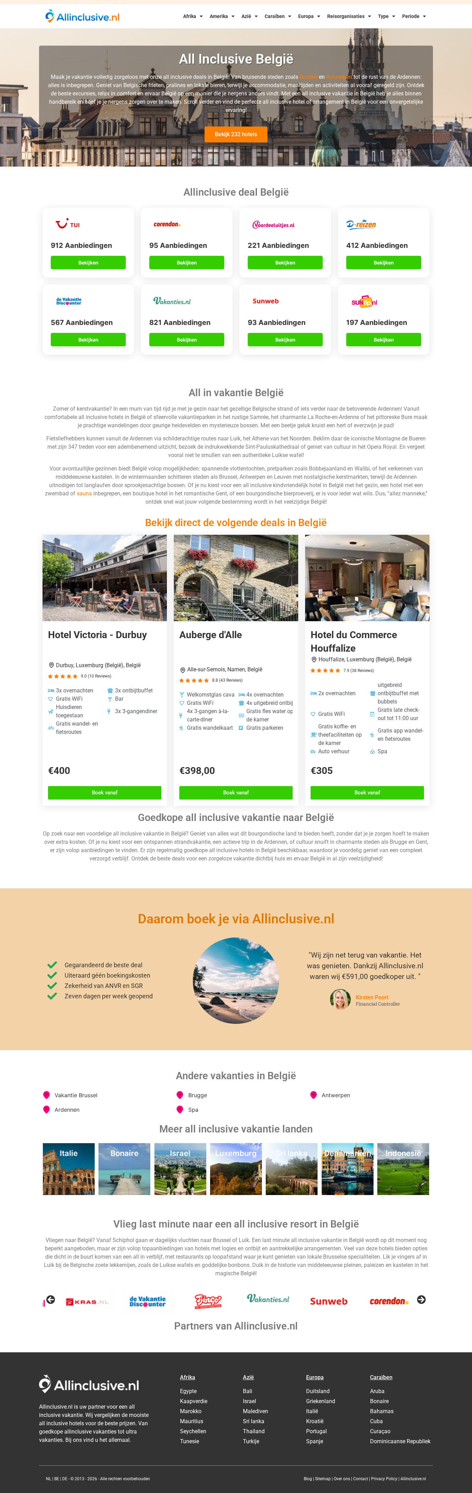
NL (48, 1478)
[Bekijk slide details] (68, 1301)
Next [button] (421, 1300)
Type (383, 16)
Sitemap (323, 1478)
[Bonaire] (124, 1192)
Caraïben (275, 16)
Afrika (189, 16)
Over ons (342, 1478)
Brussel (309, 77)
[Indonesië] (403, 1192)
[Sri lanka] (292, 1192)
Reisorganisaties (346, 16)
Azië (246, 16)
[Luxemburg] (236, 1192)
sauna (84, 493)
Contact (360, 1478)
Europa (306, 16)
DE (64, 1478)
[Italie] (69, 1192)
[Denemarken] (348, 1192)
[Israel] (180, 1192)
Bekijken (88, 262)
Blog (308, 1478)
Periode (410, 16)
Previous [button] (51, 1300)
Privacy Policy (384, 1478)
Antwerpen (339, 77)
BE (56, 1478)
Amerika (219, 16)
